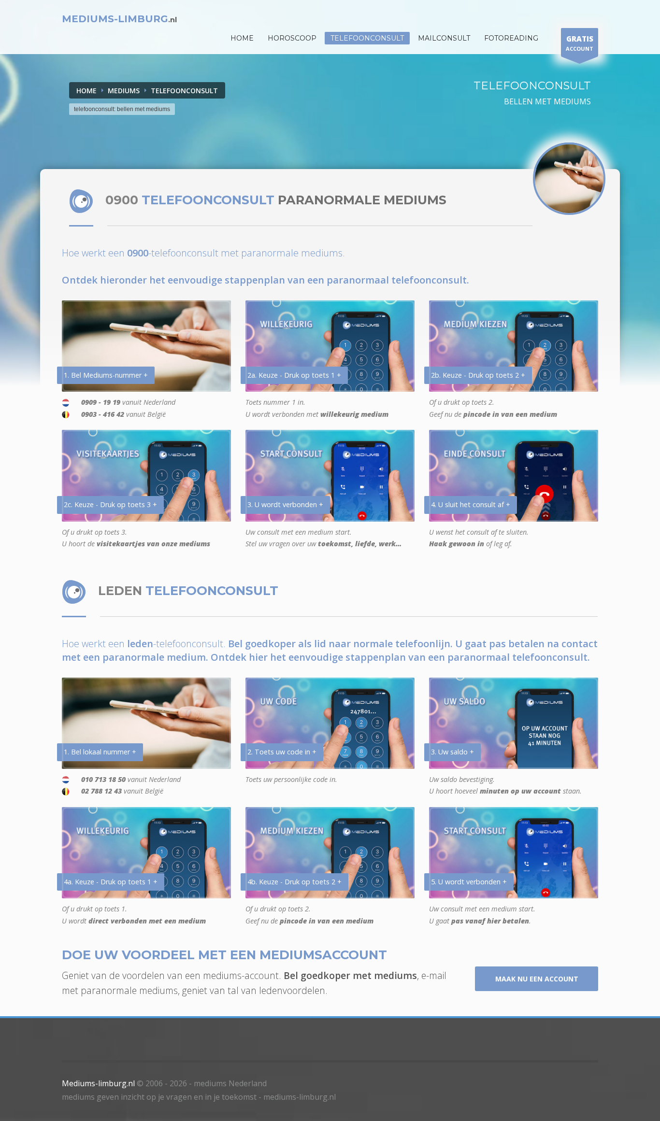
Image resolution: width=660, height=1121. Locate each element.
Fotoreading (511, 38)
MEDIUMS (124, 90)
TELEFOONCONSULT (184, 90)
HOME (242, 38)
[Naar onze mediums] (569, 178)
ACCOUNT (579, 43)
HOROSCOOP (292, 38)
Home (86, 90)
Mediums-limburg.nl (98, 1083)
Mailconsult (444, 38)
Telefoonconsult (367, 38)
